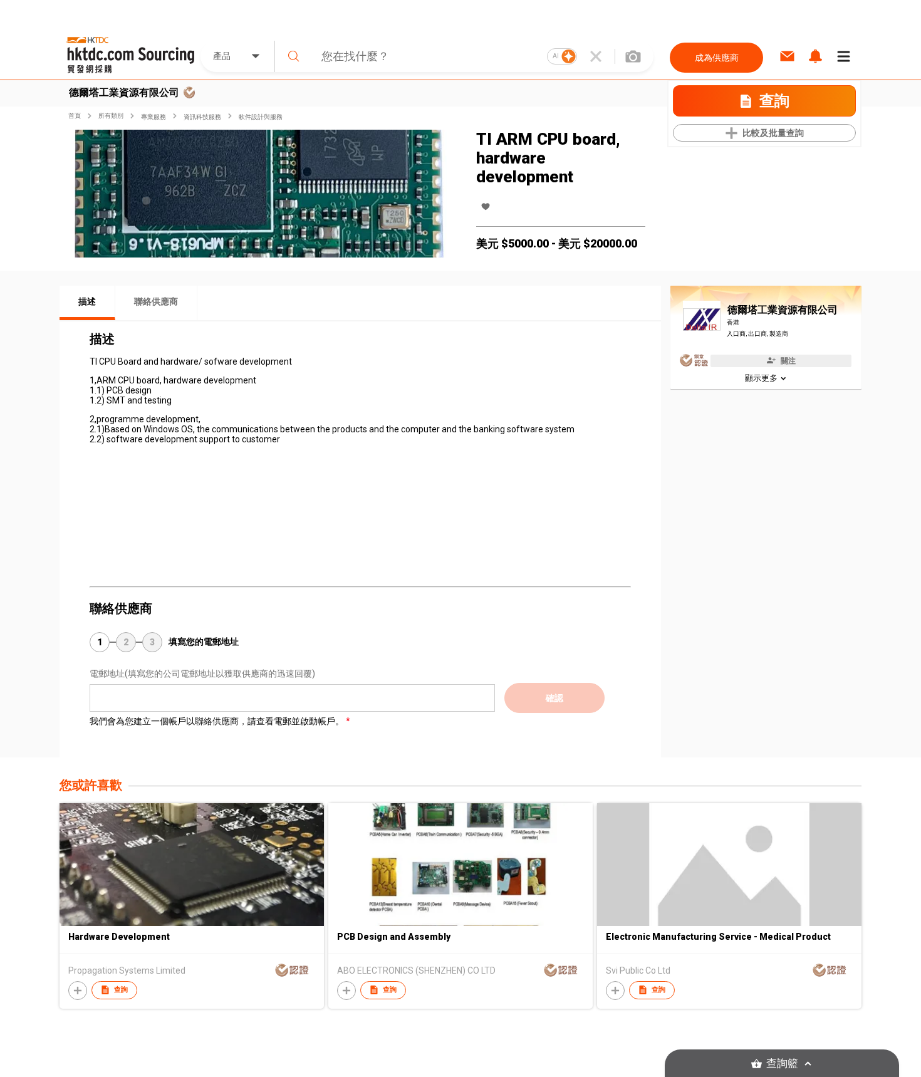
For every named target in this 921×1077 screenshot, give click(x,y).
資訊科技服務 (202, 116)
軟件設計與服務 (261, 116)
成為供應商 (717, 58)
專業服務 (153, 116)
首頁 (74, 115)
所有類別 (110, 115)
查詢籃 (782, 1063)
